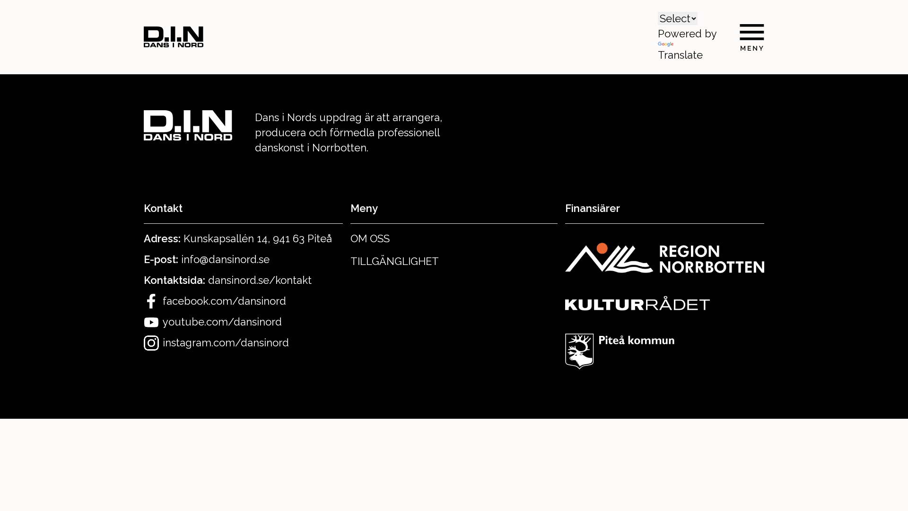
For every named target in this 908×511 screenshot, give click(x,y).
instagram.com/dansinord (226, 342)
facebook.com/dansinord (224, 301)
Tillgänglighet (394, 261)
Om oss (370, 238)
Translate (680, 55)
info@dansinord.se (225, 259)
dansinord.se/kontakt (260, 280)
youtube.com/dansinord (222, 322)
